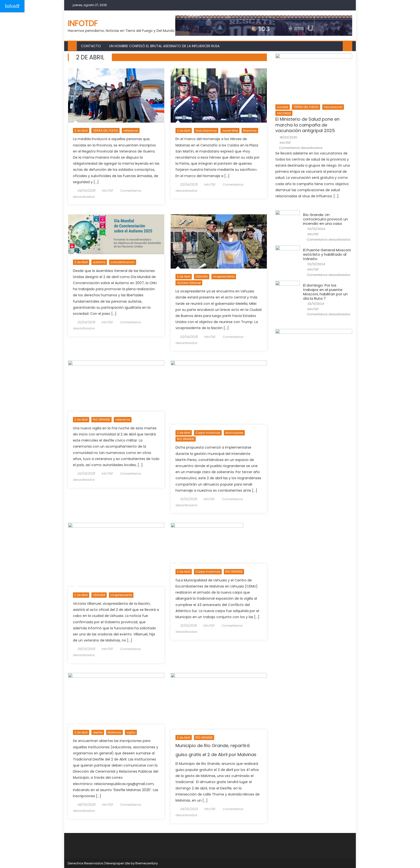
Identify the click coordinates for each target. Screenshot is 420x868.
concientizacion (123, 262)
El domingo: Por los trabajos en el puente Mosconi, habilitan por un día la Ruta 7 (325, 292)
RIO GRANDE (101, 419)
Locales (282, 107)
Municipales (234, 433)
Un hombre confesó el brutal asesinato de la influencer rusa (164, 46)
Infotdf (12, 6)
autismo (99, 262)
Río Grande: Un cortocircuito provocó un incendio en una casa (325, 219)
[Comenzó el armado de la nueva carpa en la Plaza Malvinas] (219, 543)
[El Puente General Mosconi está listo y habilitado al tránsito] (287, 254)
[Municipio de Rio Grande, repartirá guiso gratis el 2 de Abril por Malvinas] (219, 701)
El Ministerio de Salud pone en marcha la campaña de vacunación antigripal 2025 (307, 124)
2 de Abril (81, 130)
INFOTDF (83, 23)
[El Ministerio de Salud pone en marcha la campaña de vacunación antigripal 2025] (313, 77)
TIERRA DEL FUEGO (105, 130)
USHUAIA (201, 276)
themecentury (146, 863)
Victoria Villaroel (189, 283)
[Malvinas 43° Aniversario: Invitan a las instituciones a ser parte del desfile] (116, 698)
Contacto (91, 46)
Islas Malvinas (206, 130)
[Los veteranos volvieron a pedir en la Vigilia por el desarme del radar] (116, 386)
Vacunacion (333, 107)
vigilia (130, 732)
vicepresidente (224, 276)
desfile (98, 732)
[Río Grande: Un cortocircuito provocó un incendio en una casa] (287, 219)
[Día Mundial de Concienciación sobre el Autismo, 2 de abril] (116, 234)
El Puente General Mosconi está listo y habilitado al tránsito (327, 254)
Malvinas (250, 130)
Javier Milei (230, 130)
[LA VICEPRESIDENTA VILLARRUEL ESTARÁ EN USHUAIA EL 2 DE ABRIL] (116, 555)
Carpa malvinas (207, 433)
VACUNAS (284, 113)
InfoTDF (107, 190)
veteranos (130, 130)
